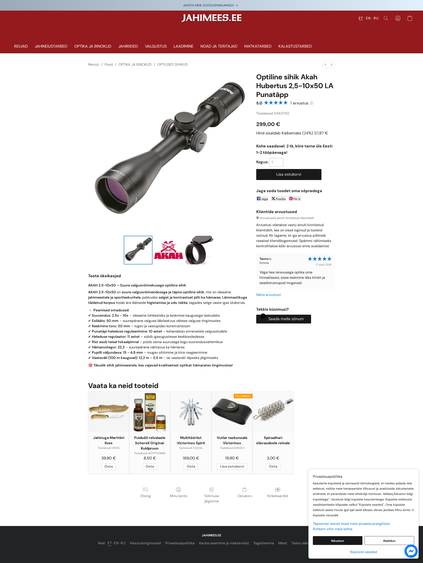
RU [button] (376, 18)
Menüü (93, 64)
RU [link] (123, 543)
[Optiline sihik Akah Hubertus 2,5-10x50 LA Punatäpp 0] (138, 250)
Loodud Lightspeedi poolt (211, 551)
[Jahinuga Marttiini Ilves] (108, 411)
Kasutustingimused (145, 543)
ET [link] (110, 543)
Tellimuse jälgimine (211, 499)
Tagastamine (263, 543)
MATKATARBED (257, 46)
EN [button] (368, 18)
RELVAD (21, 46)
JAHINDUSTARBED (51, 46)
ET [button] (361, 18)
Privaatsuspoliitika (180, 543)
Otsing (145, 496)
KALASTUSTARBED (295, 46)
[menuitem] (325, 64)
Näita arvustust (268, 294)
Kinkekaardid (277, 496)
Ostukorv (244, 496)
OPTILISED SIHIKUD (172, 64)
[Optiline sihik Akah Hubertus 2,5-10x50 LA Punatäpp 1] (168, 250)
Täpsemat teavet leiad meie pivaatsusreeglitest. (351, 523)
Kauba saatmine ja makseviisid (224, 543)
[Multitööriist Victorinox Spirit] (191, 411)
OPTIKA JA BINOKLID (92, 46)
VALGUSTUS (156, 46)
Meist (282, 543)
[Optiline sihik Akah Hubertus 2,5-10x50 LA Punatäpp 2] (199, 250)
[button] (211, 20)
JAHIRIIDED (128, 46)
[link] (211, 5)
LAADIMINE (183, 46)
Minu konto (178, 496)
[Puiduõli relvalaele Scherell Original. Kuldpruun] (150, 411)
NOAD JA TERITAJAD (218, 46)
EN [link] (116, 543)
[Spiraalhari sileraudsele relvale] (273, 411)
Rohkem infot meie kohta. (333, 529)
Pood (109, 64)
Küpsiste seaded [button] (363, 552)
